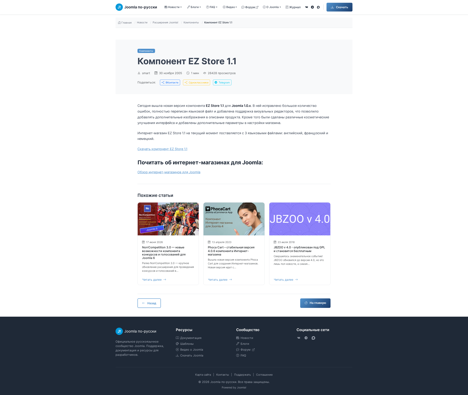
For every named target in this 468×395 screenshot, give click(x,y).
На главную (317, 303)
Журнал (295, 7)
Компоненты (191, 22)
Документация (190, 338)
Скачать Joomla (191, 355)
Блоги (245, 344)
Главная (126, 22)
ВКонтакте (171, 82)
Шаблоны (187, 344)
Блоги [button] (195, 7)
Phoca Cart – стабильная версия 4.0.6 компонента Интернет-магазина (231, 250)
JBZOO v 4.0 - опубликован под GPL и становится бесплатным (299, 249)
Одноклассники (198, 82)
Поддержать (242, 374)
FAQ (243, 355)
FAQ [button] (212, 7)
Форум (250, 7)
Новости (142, 22)
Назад (151, 303)
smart (146, 73)
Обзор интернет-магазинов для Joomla (168, 172)
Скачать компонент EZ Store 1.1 (162, 149)
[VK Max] (318, 7)
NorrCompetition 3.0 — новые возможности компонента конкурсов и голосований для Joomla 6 (164, 252)
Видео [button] (230, 7)
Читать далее (152, 279)
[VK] (306, 7)
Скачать (341, 7)
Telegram (224, 82)
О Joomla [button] (272, 7)
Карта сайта (203, 374)
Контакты (222, 374)
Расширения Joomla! (165, 22)
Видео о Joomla (191, 349)
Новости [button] (174, 7)
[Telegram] (312, 7)
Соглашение (264, 374)
